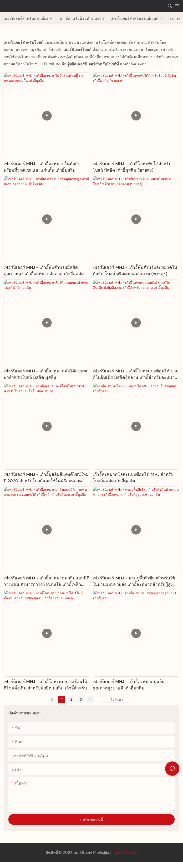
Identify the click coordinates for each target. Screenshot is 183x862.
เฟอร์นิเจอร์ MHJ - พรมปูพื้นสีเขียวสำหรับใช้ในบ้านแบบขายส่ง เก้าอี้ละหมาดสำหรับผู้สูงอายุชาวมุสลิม (134, 581)
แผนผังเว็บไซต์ (124, 852)
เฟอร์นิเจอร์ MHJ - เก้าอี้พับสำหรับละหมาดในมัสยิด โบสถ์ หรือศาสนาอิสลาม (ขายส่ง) (135, 271)
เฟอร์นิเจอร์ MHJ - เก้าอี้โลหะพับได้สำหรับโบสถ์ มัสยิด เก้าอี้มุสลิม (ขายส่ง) (132, 167)
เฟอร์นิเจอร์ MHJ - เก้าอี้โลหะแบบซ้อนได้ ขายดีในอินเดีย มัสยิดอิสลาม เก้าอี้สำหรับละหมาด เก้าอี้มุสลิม (135, 374)
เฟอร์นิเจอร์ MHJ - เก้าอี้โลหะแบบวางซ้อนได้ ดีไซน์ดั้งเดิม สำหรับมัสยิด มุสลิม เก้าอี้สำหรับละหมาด (45, 685)
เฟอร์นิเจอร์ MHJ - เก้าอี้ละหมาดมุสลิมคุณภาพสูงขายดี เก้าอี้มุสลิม (129, 685)
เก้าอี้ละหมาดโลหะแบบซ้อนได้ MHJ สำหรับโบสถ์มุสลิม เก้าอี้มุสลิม (133, 478)
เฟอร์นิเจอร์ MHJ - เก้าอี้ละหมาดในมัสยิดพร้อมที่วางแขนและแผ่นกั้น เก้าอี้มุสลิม (42, 167)
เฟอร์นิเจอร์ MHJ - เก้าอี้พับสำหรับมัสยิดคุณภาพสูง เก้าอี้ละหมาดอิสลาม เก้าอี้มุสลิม (44, 271)
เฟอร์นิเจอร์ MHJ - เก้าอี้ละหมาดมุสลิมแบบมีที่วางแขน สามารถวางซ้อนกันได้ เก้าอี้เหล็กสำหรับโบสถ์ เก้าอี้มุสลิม (46, 581)
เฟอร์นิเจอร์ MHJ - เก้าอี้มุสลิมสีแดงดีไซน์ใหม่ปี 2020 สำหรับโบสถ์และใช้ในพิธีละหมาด (46, 478)
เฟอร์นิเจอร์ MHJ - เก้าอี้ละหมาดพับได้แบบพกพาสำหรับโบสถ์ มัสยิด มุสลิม (46, 374)
